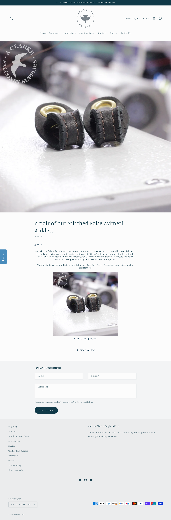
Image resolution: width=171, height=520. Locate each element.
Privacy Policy (14, 465)
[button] (11, 18)
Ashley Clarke (19, 514)
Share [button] (40, 245)
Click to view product (85, 338)
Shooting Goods (15, 470)
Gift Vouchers (14, 441)
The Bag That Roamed (18, 451)
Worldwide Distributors (19, 436)
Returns (12, 431)
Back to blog (87, 349)
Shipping (12, 426)
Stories (11, 446)
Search (11, 460)
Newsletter (13, 455)
